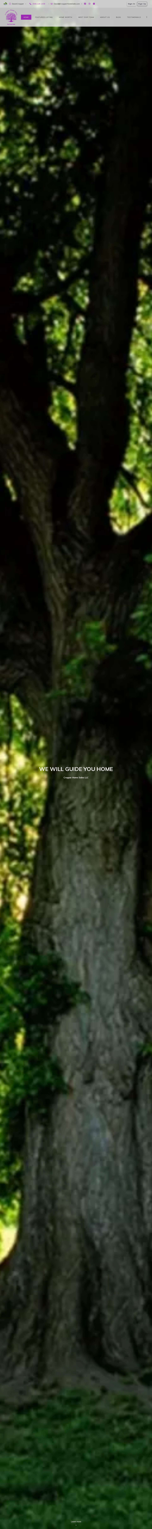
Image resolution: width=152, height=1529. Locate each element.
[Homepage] (11, 17)
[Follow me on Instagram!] (89, 4)
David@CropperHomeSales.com (67, 4)
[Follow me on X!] (94, 4)
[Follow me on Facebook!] (85, 4)
